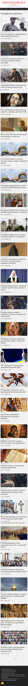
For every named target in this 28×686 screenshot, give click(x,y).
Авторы (21, 9)
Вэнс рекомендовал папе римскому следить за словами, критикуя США (13, 110)
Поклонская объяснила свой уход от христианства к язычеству (14, 135)
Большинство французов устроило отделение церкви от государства (13, 235)
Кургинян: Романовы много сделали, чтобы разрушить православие (14, 517)
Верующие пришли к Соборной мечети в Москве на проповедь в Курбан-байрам (12, 622)
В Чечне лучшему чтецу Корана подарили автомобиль (12, 466)
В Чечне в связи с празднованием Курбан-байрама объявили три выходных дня (13, 649)
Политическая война (5, 157)
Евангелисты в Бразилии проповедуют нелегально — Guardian (11, 416)
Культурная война (5, 283)
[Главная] (14, 4)
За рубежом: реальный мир (7, 132)
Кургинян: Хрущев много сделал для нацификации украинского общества (14, 211)
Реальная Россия (4, 56)
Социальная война (5, 83)
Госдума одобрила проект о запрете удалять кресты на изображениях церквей (14, 596)
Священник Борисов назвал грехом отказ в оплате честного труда (13, 86)
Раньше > (16, 658)
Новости (6, 9)
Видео (11, 9)
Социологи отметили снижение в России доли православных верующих (12, 60)
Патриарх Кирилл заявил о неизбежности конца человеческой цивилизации (13, 314)
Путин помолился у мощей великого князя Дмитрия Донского (14, 35)
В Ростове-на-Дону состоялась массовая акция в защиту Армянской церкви (14, 161)
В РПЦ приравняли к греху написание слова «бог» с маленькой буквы (13, 545)
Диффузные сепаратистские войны (9, 388)
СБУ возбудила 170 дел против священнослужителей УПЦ (12, 366)
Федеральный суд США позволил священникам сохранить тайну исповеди (13, 492)
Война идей (3, 107)
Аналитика (16, 9)
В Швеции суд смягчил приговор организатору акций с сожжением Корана (13, 341)
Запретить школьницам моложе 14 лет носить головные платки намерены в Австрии (13, 261)
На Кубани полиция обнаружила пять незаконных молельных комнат (14, 570)
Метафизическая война (6, 32)
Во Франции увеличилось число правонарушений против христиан (13, 391)
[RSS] (23, 13)
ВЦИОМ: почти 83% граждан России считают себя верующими (13, 442)
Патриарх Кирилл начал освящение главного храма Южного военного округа (13, 287)
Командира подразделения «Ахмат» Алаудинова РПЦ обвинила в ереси (14, 186)
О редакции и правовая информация (8, 680)
